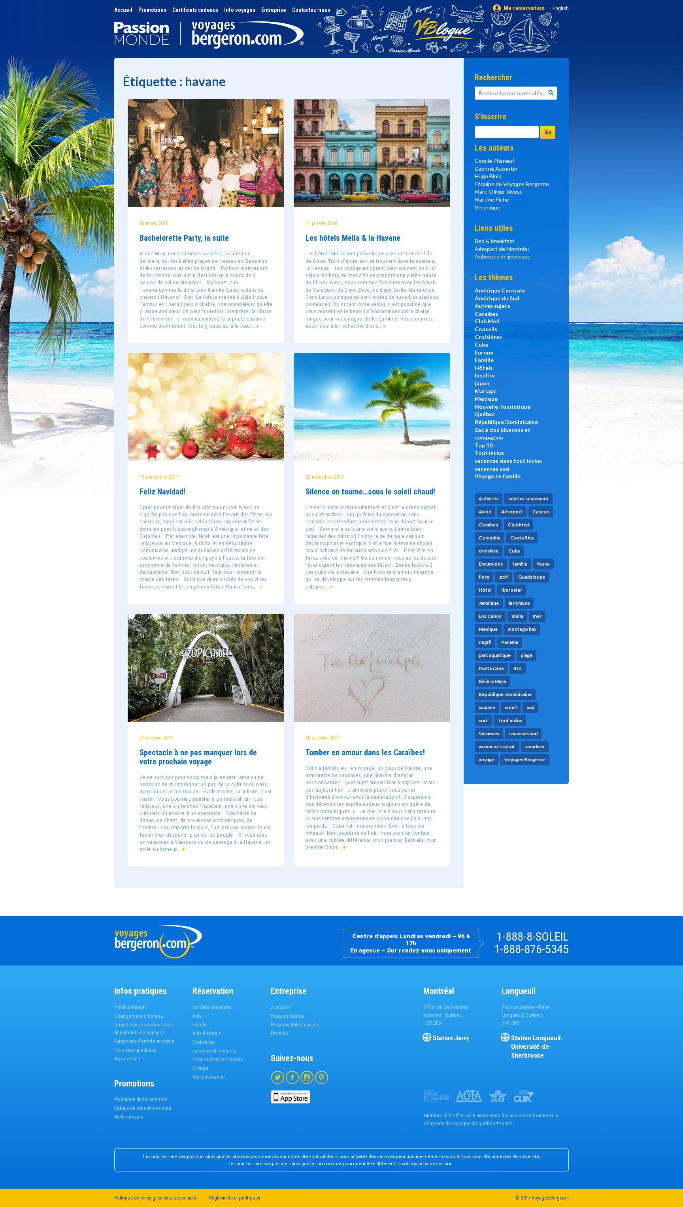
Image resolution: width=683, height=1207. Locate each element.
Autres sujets (492, 305)
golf (503, 577)
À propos (281, 1007)
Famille (484, 359)
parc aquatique (495, 655)
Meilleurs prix (128, 1117)
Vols (197, 1016)
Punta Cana (491, 668)
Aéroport (512, 512)
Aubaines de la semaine (140, 1099)
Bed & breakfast (495, 241)
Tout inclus (489, 452)
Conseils (486, 329)
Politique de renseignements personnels (155, 1198)
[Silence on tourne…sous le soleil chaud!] (372, 407)
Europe (484, 352)
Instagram (307, 1077)
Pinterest (321, 1077)
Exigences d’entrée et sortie (144, 1041)
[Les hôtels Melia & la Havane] (372, 153)
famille (520, 564)
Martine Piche (492, 199)
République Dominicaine (506, 422)
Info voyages (239, 10)
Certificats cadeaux (195, 10)
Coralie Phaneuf (494, 160)
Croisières (488, 337)
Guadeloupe (531, 577)
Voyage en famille (498, 476)
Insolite (485, 375)
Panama (509, 642)
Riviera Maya (492, 681)
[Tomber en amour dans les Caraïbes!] (372, 668)
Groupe (200, 1068)
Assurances (127, 1059)
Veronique (487, 207)
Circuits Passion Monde (217, 1059)
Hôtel (485, 590)
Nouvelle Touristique (502, 406)
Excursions (491, 564)
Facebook (292, 1077)
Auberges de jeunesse (502, 256)
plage (526, 655)
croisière (488, 551)
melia (517, 616)
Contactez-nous (311, 10)
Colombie (489, 538)
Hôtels (484, 367)
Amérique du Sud (497, 298)
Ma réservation (524, 8)
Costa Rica (522, 538)
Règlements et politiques (234, 1198)
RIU (517, 668)
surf (483, 720)
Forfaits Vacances (211, 1007)
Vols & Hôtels (206, 1033)
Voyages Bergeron (524, 759)
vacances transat (497, 746)
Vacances (489, 733)
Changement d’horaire (138, 1016)
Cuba (481, 344)
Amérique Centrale (500, 290)
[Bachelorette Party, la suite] (206, 153)
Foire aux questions (135, 1050)
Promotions (152, 10)
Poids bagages (130, 1007)
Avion (485, 512)
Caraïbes (486, 313)
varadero (535, 746)
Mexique (486, 398)
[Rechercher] (551, 93)
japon (482, 383)
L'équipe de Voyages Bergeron (512, 184)
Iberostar (511, 590)
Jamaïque (489, 603)
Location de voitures (214, 1051)
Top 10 (483, 445)
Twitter (278, 1077)
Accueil (123, 10)
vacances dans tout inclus (508, 460)
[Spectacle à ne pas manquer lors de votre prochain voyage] (206, 668)
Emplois (279, 1033)
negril (485, 642)
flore (484, 577)
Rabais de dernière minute (143, 1108)
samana (487, 707)
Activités (488, 499)
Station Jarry (451, 1038)
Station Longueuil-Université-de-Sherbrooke (537, 1046)
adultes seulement (528, 499)
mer (537, 616)
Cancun (540, 512)
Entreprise (273, 10)
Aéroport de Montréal (502, 248)
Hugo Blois (488, 176)
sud (530, 707)
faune (543, 564)
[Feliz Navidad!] (206, 407)
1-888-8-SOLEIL (532, 936)
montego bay (522, 629)
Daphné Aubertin (496, 168)
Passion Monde (287, 1016)
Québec (485, 414)
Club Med (487, 321)
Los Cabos (490, 616)
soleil (511, 707)
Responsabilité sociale (295, 1025)
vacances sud (492, 468)
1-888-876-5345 (531, 949)
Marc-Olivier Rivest (498, 191)
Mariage (485, 391)
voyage (486, 759)
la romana (519, 603)
